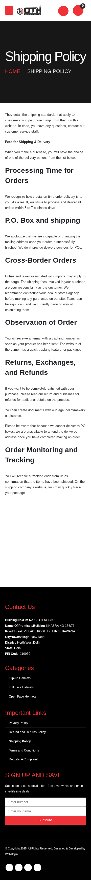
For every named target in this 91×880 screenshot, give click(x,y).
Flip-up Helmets (20, 678)
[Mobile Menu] (9, 10)
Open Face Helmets (22, 696)
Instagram (37, 867)
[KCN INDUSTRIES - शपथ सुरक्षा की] (29, 10)
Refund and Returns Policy (27, 732)
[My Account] (63, 10)
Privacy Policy (18, 723)
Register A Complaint (23, 759)
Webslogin (11, 854)
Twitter (18, 867)
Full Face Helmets (21, 687)
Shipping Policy (20, 741)
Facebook (9, 867)
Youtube (28, 867)
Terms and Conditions (24, 750)
